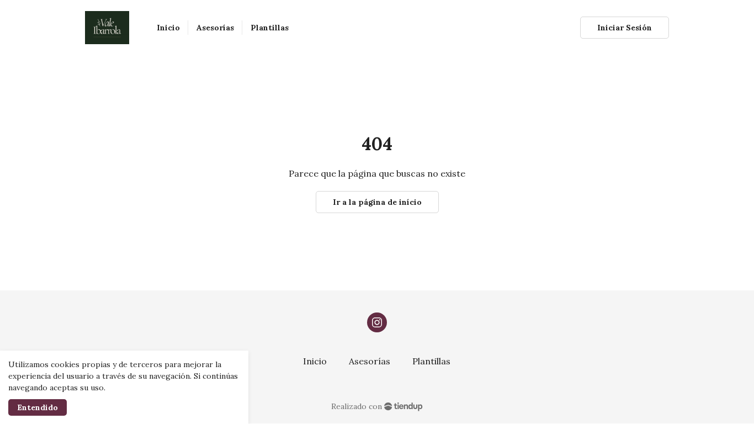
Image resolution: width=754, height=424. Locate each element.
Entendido (37, 407)
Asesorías (369, 361)
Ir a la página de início (377, 202)
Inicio (315, 361)
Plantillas (431, 361)
